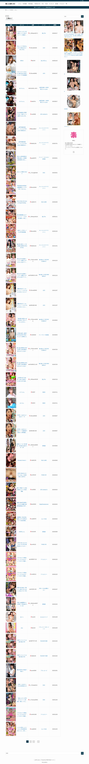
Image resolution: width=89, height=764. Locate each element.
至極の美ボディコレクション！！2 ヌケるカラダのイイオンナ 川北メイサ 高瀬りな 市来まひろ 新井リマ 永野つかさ (22, 305)
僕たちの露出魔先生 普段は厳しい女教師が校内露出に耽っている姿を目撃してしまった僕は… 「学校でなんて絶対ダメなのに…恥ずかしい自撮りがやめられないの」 (22, 158)
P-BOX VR (43, 475)
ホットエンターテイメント (44, 128)
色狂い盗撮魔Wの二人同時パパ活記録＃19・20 (22, 604)
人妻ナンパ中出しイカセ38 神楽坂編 (22, 231)
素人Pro (44, 33)
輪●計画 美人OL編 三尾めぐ (22, 670)
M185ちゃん (22, 531)
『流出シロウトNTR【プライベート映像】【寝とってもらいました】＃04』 (22, 700)
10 (38, 741)
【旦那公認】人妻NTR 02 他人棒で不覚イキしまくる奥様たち (22, 335)
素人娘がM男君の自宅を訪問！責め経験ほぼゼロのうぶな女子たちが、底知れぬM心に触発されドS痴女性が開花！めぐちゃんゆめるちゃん (22, 349)
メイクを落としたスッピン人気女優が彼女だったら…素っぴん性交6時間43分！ (22, 729)
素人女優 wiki (10, 4)
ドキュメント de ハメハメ (44, 628)
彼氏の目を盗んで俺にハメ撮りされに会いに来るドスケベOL (22, 589)
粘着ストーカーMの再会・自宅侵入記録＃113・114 (22, 446)
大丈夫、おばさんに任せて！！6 (22, 416)
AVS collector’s (43, 114)
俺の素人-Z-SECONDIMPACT (44, 275)
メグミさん (21, 392)
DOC (44, 172)
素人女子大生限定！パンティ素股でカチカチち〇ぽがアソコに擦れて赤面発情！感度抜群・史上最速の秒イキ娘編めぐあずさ (22, 260)
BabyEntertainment (43, 504)
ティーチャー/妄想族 (44, 334)
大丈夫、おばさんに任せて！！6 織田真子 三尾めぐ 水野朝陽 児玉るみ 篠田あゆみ (22, 431)
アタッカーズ (44, 670)
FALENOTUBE (43, 641)
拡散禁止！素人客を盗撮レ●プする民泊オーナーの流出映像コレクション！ (22, 519)
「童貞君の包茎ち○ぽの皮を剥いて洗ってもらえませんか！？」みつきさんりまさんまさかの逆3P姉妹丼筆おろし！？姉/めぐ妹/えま (22, 320)
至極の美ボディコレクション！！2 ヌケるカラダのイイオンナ (22, 290)
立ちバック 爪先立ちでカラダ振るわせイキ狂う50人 (22, 48)
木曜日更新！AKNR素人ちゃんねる (44, 88)
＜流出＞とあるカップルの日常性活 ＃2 (22, 685)
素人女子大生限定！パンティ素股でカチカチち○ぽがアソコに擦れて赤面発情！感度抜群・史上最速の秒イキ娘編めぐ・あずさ (22, 275)
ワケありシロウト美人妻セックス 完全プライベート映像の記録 (22, 33)
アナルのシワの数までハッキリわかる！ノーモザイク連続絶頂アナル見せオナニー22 (22, 574)
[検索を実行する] (82, 16)
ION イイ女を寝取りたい (44, 589)
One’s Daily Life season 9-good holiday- (22, 202)
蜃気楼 (43, 445)
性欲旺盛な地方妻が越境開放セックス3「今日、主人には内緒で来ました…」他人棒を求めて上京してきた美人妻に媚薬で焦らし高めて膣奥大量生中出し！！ (22, 187)
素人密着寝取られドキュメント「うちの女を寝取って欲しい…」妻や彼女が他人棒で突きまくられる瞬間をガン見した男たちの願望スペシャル (22, 216)
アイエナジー (44, 559)
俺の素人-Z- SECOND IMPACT (44, 260)
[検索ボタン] (66, 3)
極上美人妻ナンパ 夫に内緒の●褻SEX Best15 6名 (22, 246)
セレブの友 (44, 518)
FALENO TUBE (44, 655)
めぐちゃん (21, 88)
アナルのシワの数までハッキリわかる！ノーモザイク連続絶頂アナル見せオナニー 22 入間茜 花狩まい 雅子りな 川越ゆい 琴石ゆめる (22, 559)
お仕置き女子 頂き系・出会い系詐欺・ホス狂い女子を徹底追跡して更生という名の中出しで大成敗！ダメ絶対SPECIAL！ (22, 379)
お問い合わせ (37, 759)
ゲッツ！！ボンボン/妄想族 (44, 158)
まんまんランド (44, 617)
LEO (44, 47)
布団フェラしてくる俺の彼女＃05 (22, 641)
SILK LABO (44, 202)
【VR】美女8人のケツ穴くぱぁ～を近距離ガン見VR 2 (22, 475)
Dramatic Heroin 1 (22, 460)
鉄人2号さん (44, 60)
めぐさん (22, 403)
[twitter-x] (81, 0)
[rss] (83, 0)
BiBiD (44, 392)
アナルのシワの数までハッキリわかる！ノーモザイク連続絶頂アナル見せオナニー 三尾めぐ (22, 714)
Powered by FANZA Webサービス (47, 759)
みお (22, 627)
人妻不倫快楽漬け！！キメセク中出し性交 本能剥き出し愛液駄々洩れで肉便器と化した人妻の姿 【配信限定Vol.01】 (22, 143)
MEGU (21, 60)
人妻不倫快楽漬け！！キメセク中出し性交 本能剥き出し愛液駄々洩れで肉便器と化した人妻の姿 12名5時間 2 (22, 129)
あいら (21, 617)
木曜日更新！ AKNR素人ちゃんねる (44, 101)
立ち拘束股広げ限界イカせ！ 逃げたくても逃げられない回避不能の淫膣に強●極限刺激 (22, 114)
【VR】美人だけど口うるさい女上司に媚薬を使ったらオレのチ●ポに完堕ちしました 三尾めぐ (22, 544)
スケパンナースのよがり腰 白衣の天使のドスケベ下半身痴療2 (22, 73)
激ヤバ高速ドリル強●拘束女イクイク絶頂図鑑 (22, 489)
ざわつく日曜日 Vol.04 (22, 172)
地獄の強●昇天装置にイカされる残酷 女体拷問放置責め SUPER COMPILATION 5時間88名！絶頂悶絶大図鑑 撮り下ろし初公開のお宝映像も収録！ (22, 504)
